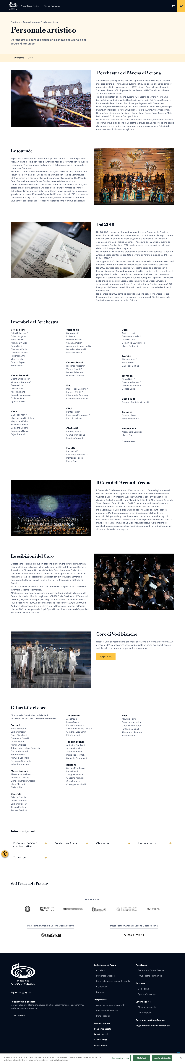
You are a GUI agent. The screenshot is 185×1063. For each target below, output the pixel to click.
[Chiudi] (181, 1058)
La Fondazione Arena (105, 965)
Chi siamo (101, 970)
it (166, 5)
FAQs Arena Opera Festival (151, 970)
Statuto (100, 992)
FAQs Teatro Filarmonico (150, 975)
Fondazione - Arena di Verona (23, 974)
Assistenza (141, 965)
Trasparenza (100, 999)
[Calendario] (173, 6)
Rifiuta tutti (141, 1058)
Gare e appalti (145, 1012)
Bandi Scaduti (103, 1015)
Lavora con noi (143, 1001)
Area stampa (100, 1039)
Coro (30, 57)
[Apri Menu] (4, 6)
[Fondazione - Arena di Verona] (13, 6)
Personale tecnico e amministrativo (113, 981)
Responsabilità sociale (107, 1010)
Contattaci (101, 986)
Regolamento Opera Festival (150, 1020)
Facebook (26, 993)
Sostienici (141, 983)
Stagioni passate (102, 1028)
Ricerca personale (147, 1007)
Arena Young (100, 1045)
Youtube (29, 993)
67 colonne (143, 988)
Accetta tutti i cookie (162, 1058)
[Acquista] (181, 6)
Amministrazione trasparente (110, 1005)
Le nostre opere (102, 1023)
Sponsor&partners (147, 994)
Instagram (23, 993)
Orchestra (19, 57)
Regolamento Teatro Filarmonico (153, 1025)
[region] (92, 1058)
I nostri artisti (101, 1034)
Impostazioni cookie (120, 1058)
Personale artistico (105, 975)
